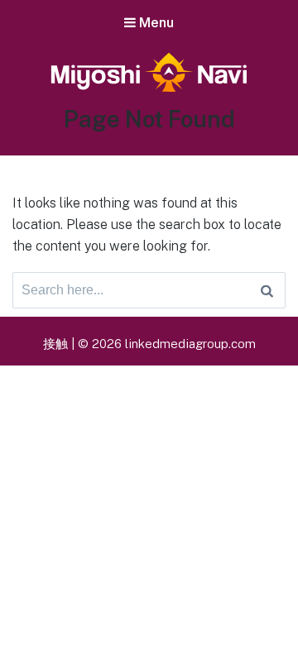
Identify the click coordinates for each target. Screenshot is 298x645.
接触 (55, 344)
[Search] (267, 290)
